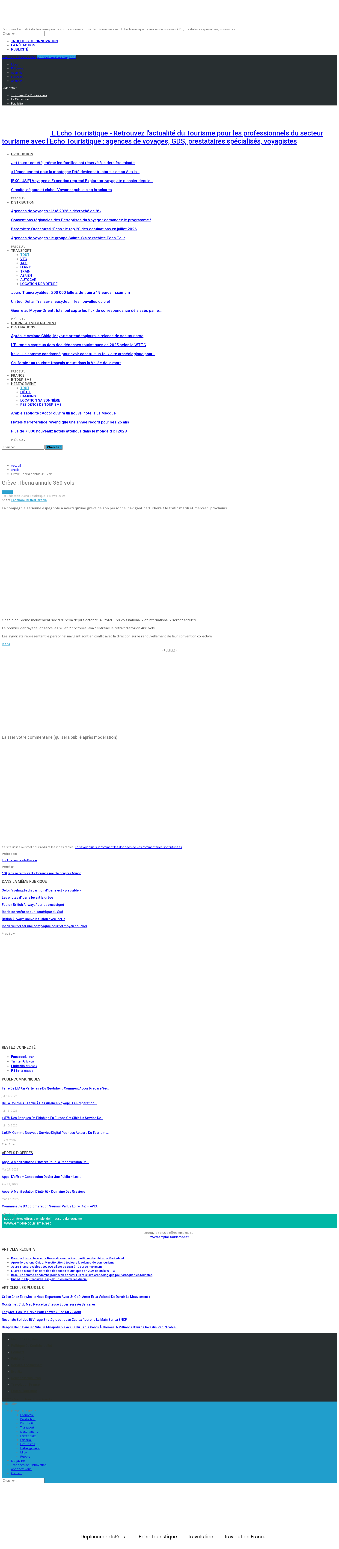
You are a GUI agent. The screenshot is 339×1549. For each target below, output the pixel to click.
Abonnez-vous (21, 1469)
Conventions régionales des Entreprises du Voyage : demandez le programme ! (81, 220)
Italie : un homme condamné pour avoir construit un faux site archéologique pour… (83, 353)
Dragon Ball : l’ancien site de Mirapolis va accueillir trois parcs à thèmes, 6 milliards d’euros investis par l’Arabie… (90, 1327)
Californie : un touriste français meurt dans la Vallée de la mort (66, 362)
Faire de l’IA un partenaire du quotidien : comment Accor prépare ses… (56, 1088)
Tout (24, 255)
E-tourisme (21, 380)
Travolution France (25, 1384)
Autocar (28, 280)
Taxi (23, 263)
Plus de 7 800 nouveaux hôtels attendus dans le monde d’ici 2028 (69, 431)
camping (28, 396)
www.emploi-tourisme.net (27, 1223)
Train (25, 271)
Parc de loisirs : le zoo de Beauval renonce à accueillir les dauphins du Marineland (67, 1258)
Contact (16, 1473)
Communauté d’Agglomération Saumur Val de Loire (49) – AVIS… (50, 1206)
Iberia (6, 644)
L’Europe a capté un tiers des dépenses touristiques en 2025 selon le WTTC (78, 344)
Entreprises (28, 1436)
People (25, 1456)
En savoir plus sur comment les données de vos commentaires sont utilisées (128, 847)
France (17, 375)
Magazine (18, 1461)
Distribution (22, 202)
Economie (27, 1415)
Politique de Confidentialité (31, 1346)
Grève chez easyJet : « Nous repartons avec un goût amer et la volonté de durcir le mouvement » (76, 1297)
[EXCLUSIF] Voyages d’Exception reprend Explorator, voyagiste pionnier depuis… (82, 180)
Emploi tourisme (24, 1391)
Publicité (19, 49)
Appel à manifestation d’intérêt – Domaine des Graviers (43, 1191)
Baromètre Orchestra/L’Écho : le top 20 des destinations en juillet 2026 (74, 229)
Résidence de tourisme (40, 404)
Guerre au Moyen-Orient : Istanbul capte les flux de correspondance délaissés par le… (86, 310)
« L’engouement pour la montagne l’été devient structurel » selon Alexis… (75, 171)
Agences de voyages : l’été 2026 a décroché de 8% (56, 211)
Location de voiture (38, 284)
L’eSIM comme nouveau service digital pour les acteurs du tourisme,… (56, 1133)
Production (22, 154)
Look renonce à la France (19, 860)
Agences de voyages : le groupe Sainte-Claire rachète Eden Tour (68, 238)
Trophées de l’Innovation (34, 41)
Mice (23, 1452)
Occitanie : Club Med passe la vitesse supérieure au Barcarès (49, 1304)
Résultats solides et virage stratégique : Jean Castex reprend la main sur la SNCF (64, 1319)
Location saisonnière (40, 400)
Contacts (17, 1352)
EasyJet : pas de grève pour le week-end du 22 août (41, 1312)
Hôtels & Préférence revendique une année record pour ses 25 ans (70, 422)
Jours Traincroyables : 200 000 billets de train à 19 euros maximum (70, 292)
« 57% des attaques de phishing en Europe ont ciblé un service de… (52, 1118)
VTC (23, 259)
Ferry (25, 267)
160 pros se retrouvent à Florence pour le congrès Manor (41, 873)
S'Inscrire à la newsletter (19, 57)
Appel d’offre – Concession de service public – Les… (41, 1177)
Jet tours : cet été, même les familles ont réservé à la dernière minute (73, 162)
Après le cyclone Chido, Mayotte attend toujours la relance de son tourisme (77, 335)
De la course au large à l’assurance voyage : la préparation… (49, 1103)
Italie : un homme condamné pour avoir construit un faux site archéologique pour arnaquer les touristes (81, 1275)
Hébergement (23, 384)
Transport (21, 251)
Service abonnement (26, 1365)
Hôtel (25, 392)
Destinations (23, 327)
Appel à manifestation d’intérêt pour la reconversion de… (45, 1162)
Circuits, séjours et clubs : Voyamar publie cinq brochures (61, 189)
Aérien (26, 275)
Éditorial (26, 1440)
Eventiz (16, 1371)
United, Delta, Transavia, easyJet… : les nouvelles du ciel (60, 301)
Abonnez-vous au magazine (56, 57)
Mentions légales (24, 1339)
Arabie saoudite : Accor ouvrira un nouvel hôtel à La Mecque (63, 413)
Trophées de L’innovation (29, 1465)
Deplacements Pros (26, 1378)
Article (7, 492)
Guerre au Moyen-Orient (33, 323)
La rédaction (23, 45)
